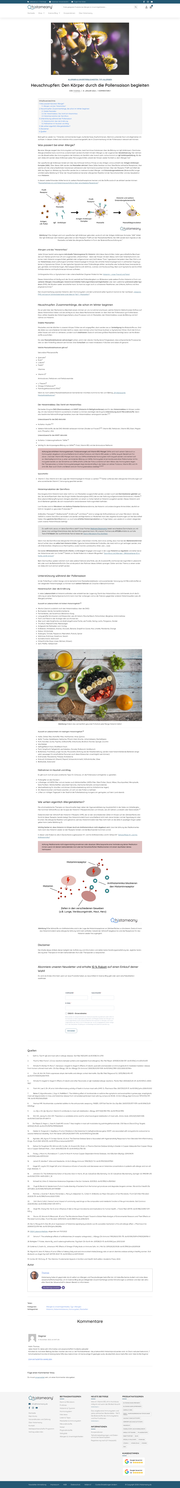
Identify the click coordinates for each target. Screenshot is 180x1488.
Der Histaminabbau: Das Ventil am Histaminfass (61, 114)
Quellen (43, 131)
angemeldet (40, 1377)
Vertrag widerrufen (36, 1432)
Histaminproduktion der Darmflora (56, 116)
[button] (133, 1461)
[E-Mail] (63, 1287)
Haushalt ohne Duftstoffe (131, 1418)
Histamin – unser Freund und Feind (116, 274)
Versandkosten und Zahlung (39, 1419)
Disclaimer (45, 129)
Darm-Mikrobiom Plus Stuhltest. (95, 534)
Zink (124, 1446)
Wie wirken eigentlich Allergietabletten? (55, 126)
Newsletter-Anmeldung (37, 1485)
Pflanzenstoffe (143, 1432)
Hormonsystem (66, 1411)
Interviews (64, 1414)
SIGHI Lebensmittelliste (39, 1231)
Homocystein (74, 1309)
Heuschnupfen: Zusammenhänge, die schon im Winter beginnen (65, 109)
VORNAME (69, 993)
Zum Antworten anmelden (40, 1359)
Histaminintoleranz (61, 1309)
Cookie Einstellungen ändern (106, 1485)
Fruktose (63, 1405)
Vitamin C (126, 1443)
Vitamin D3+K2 (135, 1443)
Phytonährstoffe (66, 1430)
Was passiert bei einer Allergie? (52, 104)
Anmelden (71, 1031)
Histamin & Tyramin (67, 1408)
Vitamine (144, 1443)
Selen (136, 1436)
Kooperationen (69, 13)
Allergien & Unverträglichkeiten (83, 79)
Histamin (49, 1309)
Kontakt (32, 1426)
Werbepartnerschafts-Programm (41, 1429)
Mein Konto (33, 1416)
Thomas (76, 91)
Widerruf (87, 1485)
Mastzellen (84, 1309)
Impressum (54, 1485)
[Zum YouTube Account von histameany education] (152, 2)
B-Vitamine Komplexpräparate (132, 1406)
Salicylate (63, 1433)
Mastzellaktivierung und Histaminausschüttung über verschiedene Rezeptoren (68, 183)
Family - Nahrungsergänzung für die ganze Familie (136, 1414)
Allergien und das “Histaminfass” (55, 106)
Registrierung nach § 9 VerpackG (103, 1440)
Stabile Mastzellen (50, 111)
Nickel (62, 1427)
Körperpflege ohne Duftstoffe (132, 1422)
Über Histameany (85, 13)
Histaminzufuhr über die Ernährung (56, 121)
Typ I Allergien (105, 79)
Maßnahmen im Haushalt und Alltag (56, 124)
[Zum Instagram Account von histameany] (148, 2)
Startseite (31, 13)
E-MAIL (68, 1003)
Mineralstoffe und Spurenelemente (134, 1429)
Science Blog (53, 13)
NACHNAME (96, 993)
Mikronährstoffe (66, 1424)
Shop (40, 13)
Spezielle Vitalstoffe (129, 1439)
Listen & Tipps (65, 1418)
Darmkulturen (127, 1410)
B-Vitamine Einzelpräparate (131, 1403)
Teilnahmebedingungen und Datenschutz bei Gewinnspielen (104, 1436)
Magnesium (126, 1425)
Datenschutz (75, 1485)
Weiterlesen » (95, 1407)
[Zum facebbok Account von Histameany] (144, 2)
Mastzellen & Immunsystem (70, 1421)
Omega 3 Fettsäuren (129, 1432)
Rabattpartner (128, 1436)
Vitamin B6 (141, 1439)
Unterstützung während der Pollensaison (56, 119)
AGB (65, 1485)
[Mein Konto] (147, 7)
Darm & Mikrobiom (67, 1402)
